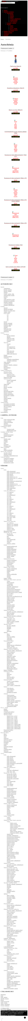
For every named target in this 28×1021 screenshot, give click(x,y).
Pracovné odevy (14, 30)
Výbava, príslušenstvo (15, 18)
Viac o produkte (15, 69)
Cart (22, 1017)
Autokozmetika (14, 20)
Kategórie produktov (9, 12)
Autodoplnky (10, 13)
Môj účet (7, 1018)
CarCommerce (13, 21)
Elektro (12, 17)
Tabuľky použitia (8, 32)
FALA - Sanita (13, 28)
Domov (5, 10)
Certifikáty (6, 34)
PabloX (9, 1009)
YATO (11, 25)
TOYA (11, 27)
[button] (4, 7)
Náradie (9, 24)
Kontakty (6, 35)
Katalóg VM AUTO (9, 31)
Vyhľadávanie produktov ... (13, 1)
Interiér (11, 14)
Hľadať (15, 1018)
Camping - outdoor (11, 23)
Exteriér (12, 16)
